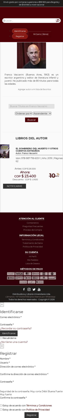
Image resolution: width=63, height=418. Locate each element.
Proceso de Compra (32, 230)
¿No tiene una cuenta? (14, 342)
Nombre (5, 358)
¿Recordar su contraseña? (16, 328)
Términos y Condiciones (33, 239)
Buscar (31, 119)
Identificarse (20, 31)
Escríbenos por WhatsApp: (43, 297)
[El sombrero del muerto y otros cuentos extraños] (4, 151)
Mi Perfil (32, 256)
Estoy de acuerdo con (27, 405)
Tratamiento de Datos (33, 243)
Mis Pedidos (32, 260)
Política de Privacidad (33, 246)
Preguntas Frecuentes (32, 226)
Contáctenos (33, 223)
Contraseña (7, 324)
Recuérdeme (9, 338)
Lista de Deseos (33, 263)
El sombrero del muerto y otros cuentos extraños (37, 150)
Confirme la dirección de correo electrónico (24, 374)
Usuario (5, 362)
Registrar (20, 36)
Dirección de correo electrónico (17, 366)
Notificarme (14, 186)
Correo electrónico (10, 317)
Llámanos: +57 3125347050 (18, 297)
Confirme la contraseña (13, 397)
